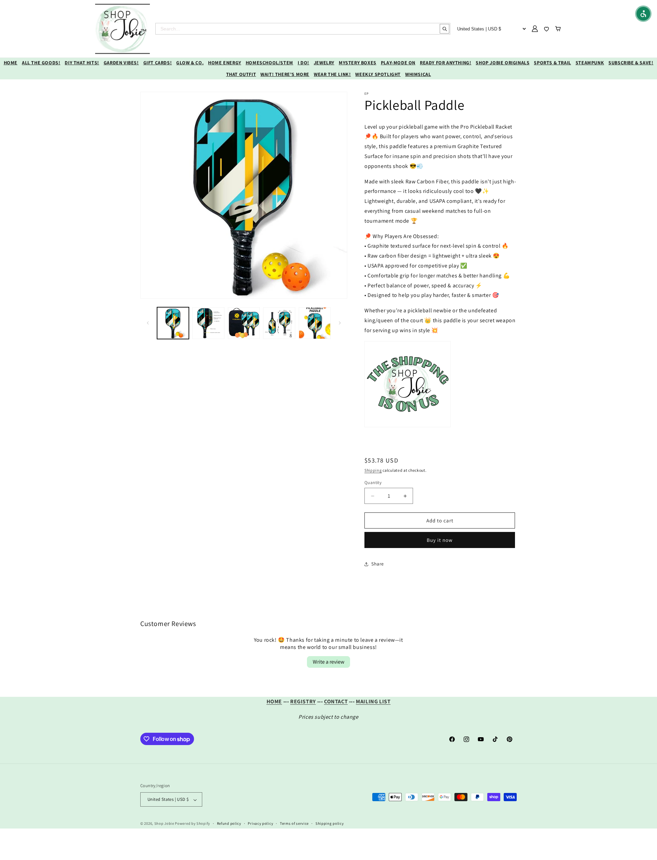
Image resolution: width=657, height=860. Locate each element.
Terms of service (294, 823)
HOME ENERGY (224, 63)
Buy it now (440, 540)
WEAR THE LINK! (332, 74)
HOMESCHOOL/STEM (269, 63)
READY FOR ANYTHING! (445, 63)
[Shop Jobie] (122, 28)
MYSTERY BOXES (357, 63)
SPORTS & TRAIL (552, 63)
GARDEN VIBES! (121, 63)
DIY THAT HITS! (82, 63)
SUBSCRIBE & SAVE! (630, 63)
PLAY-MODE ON (398, 63)
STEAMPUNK (590, 63)
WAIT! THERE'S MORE (284, 74)
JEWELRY (324, 63)
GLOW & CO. (190, 63)
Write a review (328, 661)
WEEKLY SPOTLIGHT (378, 74)
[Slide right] (339, 322)
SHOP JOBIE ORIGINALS (502, 63)
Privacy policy (260, 823)
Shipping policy (329, 823)
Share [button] (377, 564)
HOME (10, 63)
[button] (643, 13)
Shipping (373, 470)
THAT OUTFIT (241, 74)
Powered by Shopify (192, 823)
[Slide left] (147, 322)
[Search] (444, 29)
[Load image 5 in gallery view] (315, 323)
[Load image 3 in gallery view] (244, 323)
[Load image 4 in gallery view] (279, 323)
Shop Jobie (164, 823)
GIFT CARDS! (157, 63)
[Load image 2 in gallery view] (208, 323)
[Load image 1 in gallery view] (173, 323)
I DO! (303, 63)
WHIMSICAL (418, 74)
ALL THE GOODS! (41, 63)
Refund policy (229, 823)
